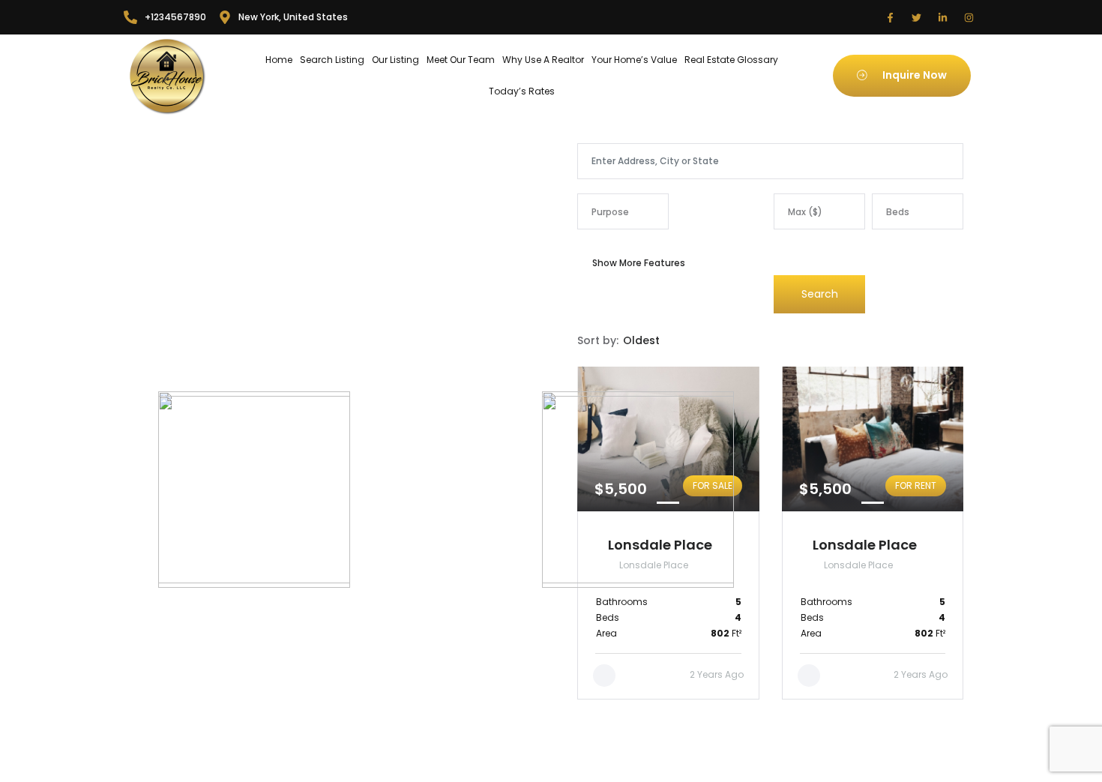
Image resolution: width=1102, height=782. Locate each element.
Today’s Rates (522, 91)
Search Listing (332, 59)
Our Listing (395, 59)
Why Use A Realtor (543, 59)
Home (278, 59)
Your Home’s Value (634, 59)
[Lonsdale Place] (873, 533)
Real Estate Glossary (731, 59)
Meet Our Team (461, 59)
